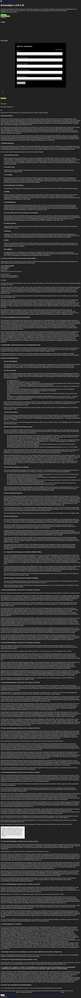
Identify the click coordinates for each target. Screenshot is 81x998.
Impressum (3, 98)
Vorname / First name (22, 57)
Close (2, 995)
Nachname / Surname (22, 63)
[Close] (1, 110)
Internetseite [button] (4, 14)
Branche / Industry (21, 76)
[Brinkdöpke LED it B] (8, 1)
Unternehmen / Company (23, 70)
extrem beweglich (11, 996)
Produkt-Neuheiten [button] (5, 16)
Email (18, 51)
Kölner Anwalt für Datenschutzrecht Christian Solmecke (46, 992)
